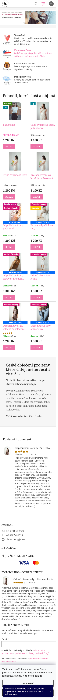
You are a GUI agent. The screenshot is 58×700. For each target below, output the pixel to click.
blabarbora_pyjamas (15, 539)
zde (40, 675)
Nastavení (28, 683)
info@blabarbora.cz (15, 531)
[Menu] (51, 4)
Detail (9, 146)
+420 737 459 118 (14, 535)
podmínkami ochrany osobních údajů (32, 653)
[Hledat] (36, 4)
